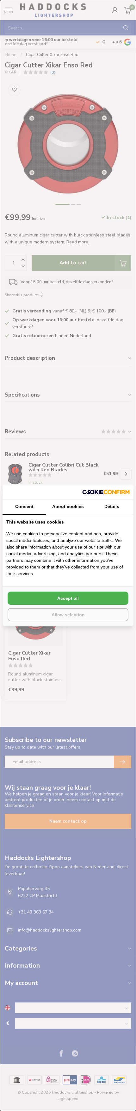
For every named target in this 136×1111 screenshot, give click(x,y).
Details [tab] (111, 506)
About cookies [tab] (68, 506)
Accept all (68, 598)
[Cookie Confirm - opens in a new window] (106, 491)
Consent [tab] (24, 506)
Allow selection (68, 614)
